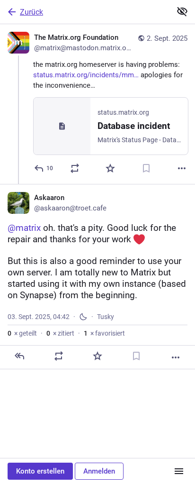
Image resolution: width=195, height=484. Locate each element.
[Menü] (178, 471)
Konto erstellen (40, 471)
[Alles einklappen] (182, 11)
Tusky (105, 316)
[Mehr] (181, 168)
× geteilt (22, 333)
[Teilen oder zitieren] (74, 168)
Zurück (31, 12)
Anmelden (99, 471)
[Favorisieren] (110, 168)
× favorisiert (104, 333)
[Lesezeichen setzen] (146, 168)
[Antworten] (19, 356)
